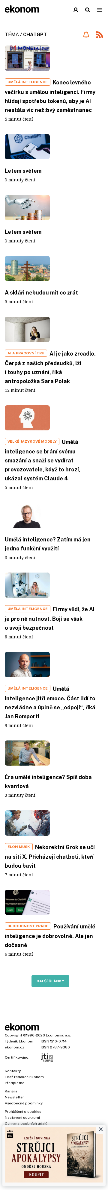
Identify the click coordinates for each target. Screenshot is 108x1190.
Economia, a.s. (58, 1035)
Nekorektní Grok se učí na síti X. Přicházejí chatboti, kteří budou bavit (50, 856)
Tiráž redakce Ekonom (24, 1077)
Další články (50, 981)
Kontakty (13, 1071)
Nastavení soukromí (22, 1117)
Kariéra (11, 1091)
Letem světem (23, 171)
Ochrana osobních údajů (26, 1123)
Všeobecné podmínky (24, 1103)
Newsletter (14, 1097)
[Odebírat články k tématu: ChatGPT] (86, 34)
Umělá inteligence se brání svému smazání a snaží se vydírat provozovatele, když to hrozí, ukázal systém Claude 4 (42, 460)
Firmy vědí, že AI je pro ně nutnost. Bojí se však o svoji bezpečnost (49, 618)
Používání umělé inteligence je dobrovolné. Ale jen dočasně (50, 935)
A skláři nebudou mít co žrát (41, 292)
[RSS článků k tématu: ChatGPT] (99, 35)
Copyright (13, 1035)
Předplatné (14, 1083)
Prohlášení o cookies (23, 1111)
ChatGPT (35, 34)
